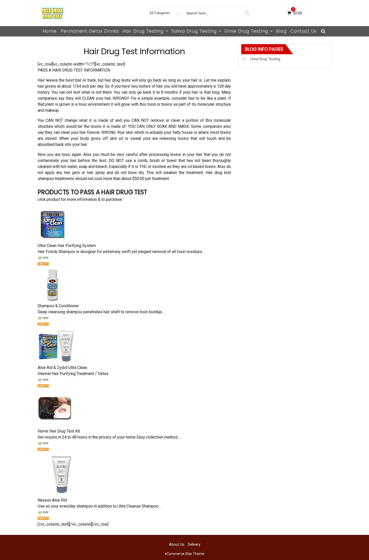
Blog (281, 31)
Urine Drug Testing (246, 31)
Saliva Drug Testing (194, 31)
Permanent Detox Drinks (90, 31)
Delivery (194, 544)
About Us (176, 544)
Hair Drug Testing (142, 31)
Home (50, 31)
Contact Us (303, 31)
